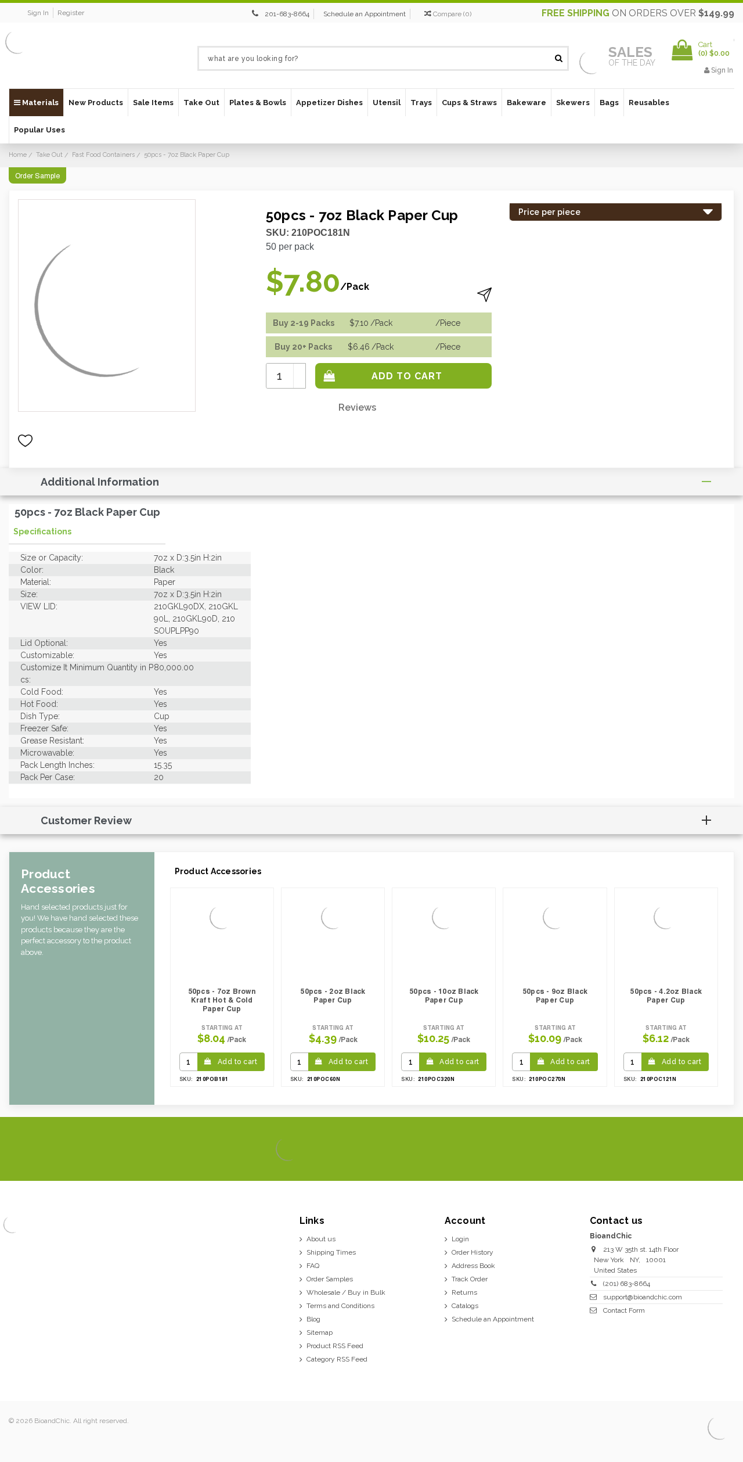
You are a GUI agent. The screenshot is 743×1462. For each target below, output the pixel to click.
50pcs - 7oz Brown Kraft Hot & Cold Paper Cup (222, 1000)
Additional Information (100, 482)
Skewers (573, 102)
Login (460, 1239)
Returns (464, 1292)
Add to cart (238, 1062)
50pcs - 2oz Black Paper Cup (332, 995)
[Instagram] (682, 1149)
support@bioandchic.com (642, 1297)
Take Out (201, 102)
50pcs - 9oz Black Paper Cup (554, 995)
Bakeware (526, 102)
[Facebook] (643, 1149)
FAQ (312, 1266)
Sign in (38, 13)
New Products (95, 102)
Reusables (649, 102)
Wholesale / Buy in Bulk (345, 1292)
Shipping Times (331, 1252)
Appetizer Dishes (329, 102)
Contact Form (624, 1310)
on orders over (638, 13)
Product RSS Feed (334, 1346)
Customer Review (86, 820)
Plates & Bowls (257, 102)
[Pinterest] (702, 1149)
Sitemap (319, 1332)
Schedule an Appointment (364, 14)
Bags (609, 102)
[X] (662, 1149)
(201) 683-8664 (626, 1284)
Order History (472, 1252)
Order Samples (329, 1279)
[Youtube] (722, 1149)
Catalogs (465, 1306)
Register (70, 13)
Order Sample (37, 176)
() (452, 14)
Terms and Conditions (340, 1306)
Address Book (473, 1266)
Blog (313, 1319)
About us (321, 1239)
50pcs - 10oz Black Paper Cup (444, 995)
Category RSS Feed (336, 1359)
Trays (421, 102)
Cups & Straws (469, 102)
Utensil (387, 102)
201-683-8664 (287, 14)
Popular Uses (39, 129)
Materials (39, 102)
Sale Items (153, 102)
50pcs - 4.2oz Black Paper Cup (666, 995)
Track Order (470, 1279)
